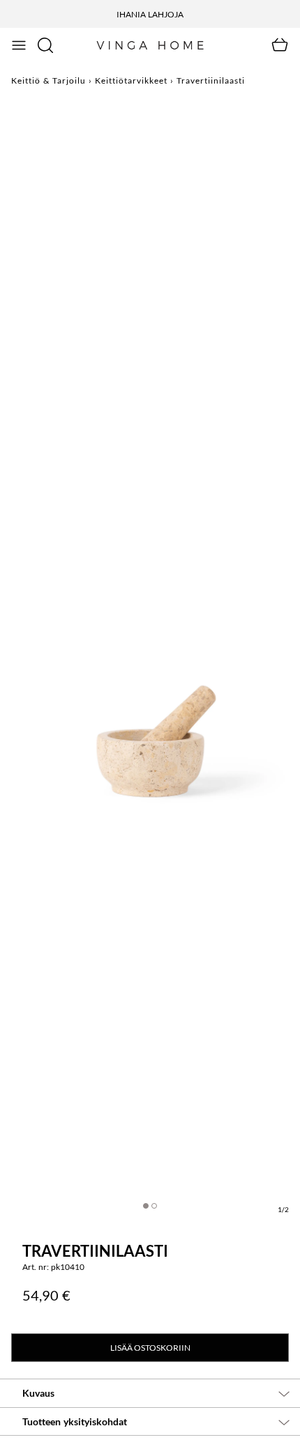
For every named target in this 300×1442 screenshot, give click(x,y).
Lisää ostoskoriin (150, 1347)
